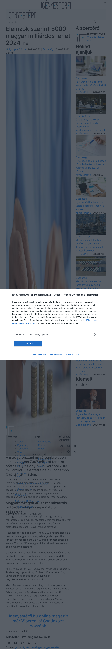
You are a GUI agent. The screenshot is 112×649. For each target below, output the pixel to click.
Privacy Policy (72, 354)
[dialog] (56, 324)
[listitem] (56, 334)
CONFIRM (28, 343)
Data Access (56, 354)
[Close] (106, 295)
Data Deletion (39, 354)
